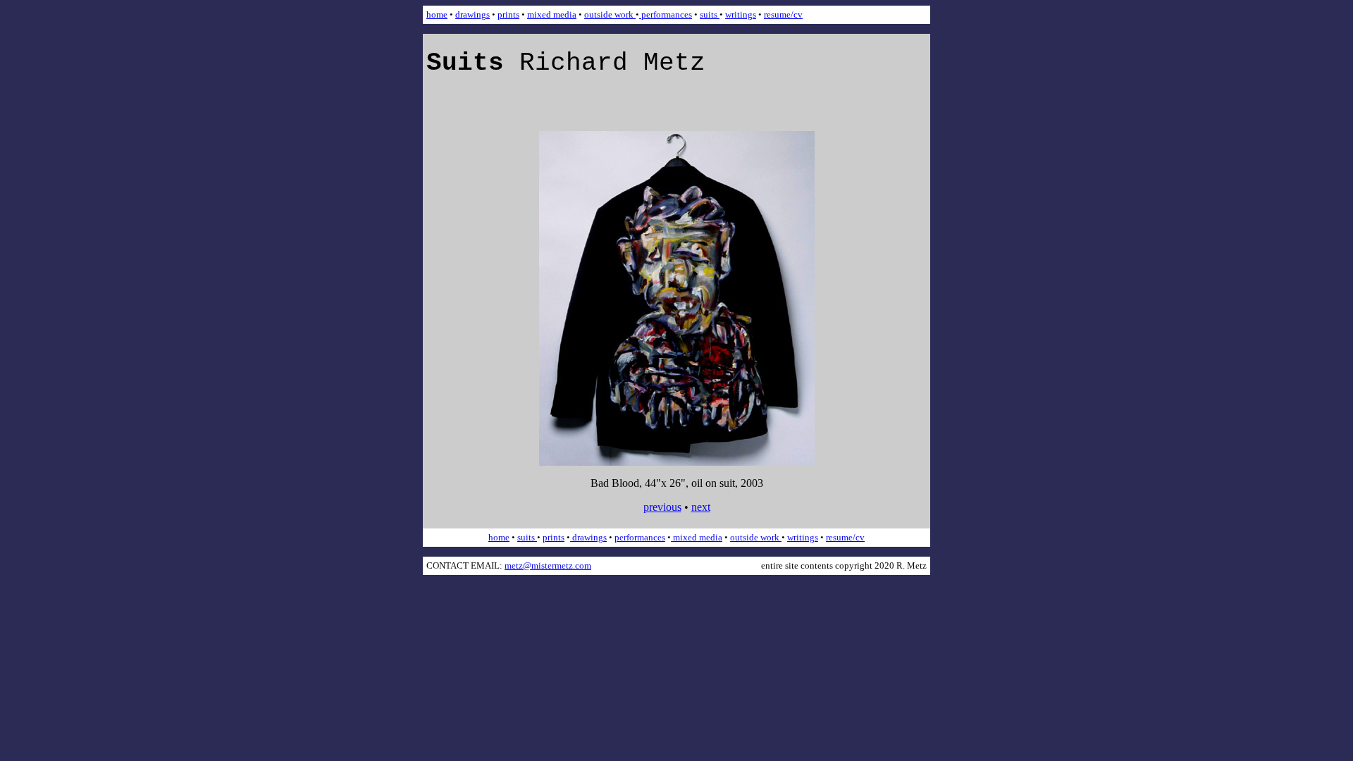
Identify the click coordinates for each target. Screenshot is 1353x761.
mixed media (551, 14)
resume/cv (783, 14)
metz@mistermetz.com (548, 565)
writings (740, 14)
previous (662, 507)
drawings (472, 14)
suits (709, 14)
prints (508, 14)
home (436, 14)
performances (665, 14)
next (700, 507)
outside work (610, 14)
